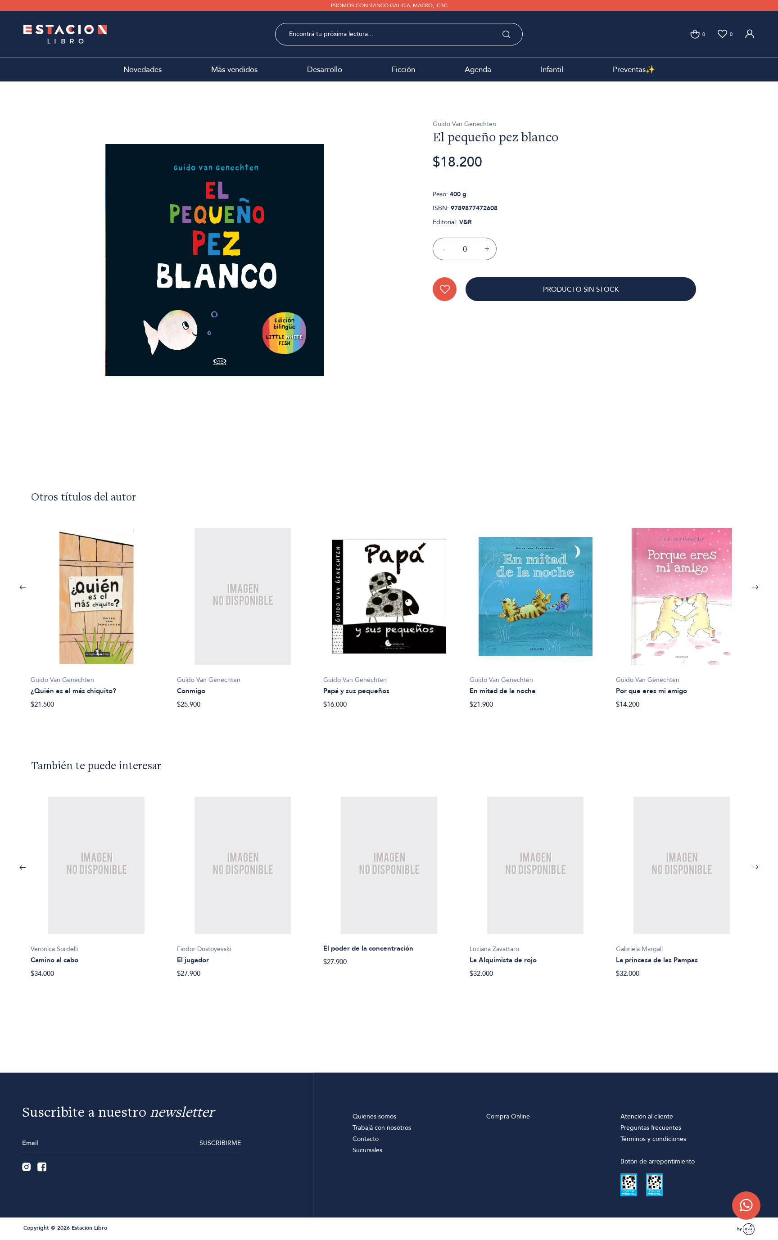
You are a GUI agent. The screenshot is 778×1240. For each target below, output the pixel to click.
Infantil (552, 69)
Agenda (478, 69)
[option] (96, 613)
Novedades (142, 69)
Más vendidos (234, 69)
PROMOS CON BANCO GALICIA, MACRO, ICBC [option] (389, 5)
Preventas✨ (634, 69)
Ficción (403, 69)
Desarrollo (324, 69)
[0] (695, 34)
